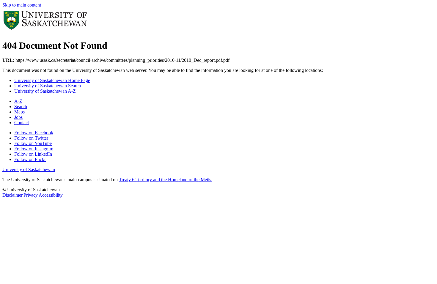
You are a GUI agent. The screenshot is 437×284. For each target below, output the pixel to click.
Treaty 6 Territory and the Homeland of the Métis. (165, 179)
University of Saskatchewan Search (47, 85)
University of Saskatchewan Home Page (52, 80)
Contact (21, 122)
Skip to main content (21, 4)
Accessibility (51, 195)
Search (20, 106)
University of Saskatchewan (28, 169)
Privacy (30, 195)
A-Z (18, 101)
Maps (19, 111)
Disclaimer (12, 195)
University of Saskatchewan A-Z (45, 91)
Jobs (18, 117)
